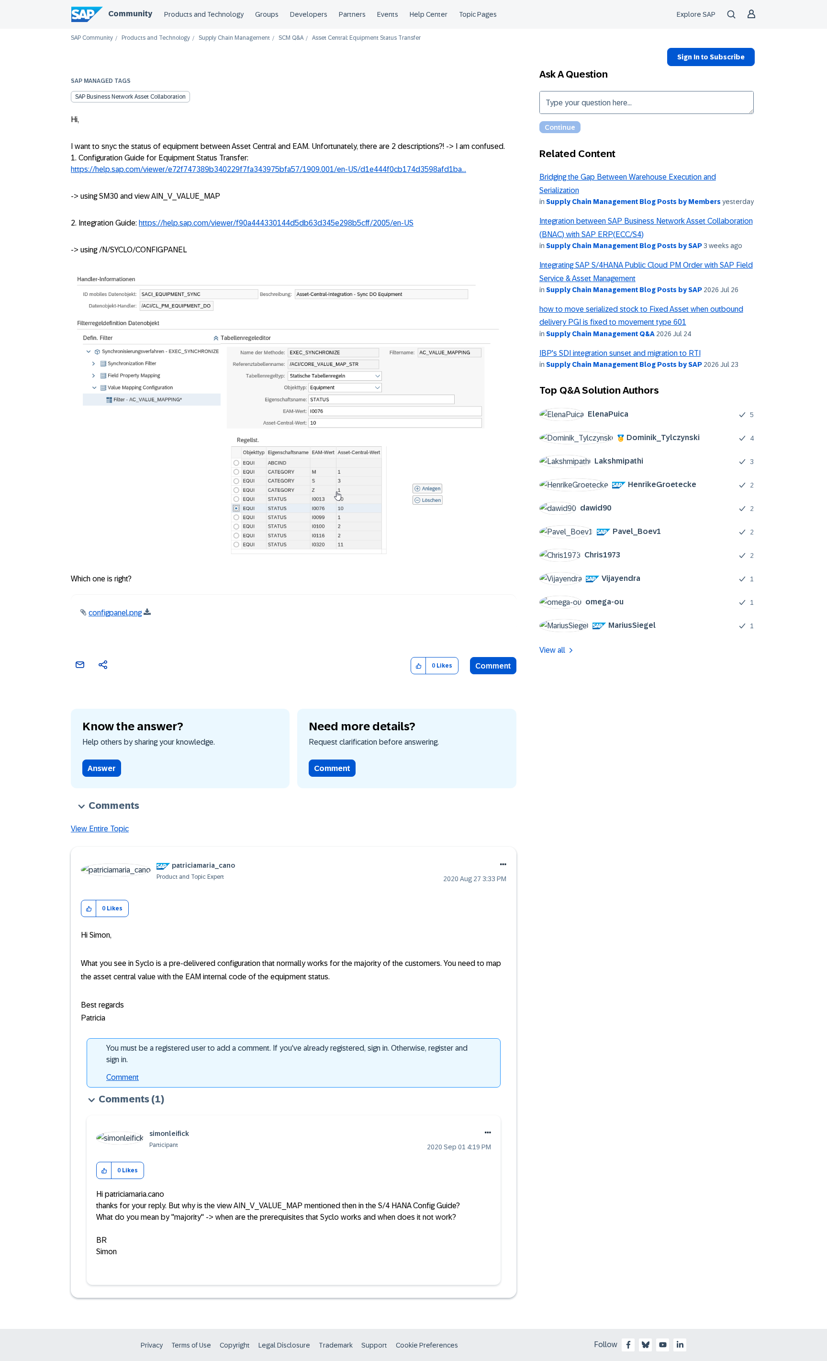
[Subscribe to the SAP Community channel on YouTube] (663, 1345)
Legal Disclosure (284, 1345)
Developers (308, 14)
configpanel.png (115, 613)
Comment (493, 666)
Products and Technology (204, 14)
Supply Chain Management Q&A (600, 334)
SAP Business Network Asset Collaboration (130, 96)
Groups (267, 14)
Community (130, 14)
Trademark (336, 1345)
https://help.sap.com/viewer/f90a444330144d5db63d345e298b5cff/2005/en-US (276, 223)
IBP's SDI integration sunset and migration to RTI (620, 353)
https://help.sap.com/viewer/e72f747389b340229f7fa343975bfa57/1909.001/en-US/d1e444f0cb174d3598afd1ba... (268, 169)
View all (552, 650)
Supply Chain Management (234, 38)
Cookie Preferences (427, 1345)
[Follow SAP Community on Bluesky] (645, 1345)
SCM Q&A (291, 38)
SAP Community (92, 38)
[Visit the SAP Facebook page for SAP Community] (628, 1345)
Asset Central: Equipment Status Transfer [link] (366, 38)
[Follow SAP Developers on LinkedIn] (680, 1345)
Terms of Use (191, 1345)
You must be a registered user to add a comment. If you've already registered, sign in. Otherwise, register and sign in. (287, 1054)
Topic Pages (478, 14)
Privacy (152, 1345)
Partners (352, 14)
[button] (418, 666)
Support (374, 1345)
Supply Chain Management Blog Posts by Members (633, 201)
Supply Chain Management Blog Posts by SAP (624, 246)
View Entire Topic (100, 829)
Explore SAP (696, 14)
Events (387, 14)
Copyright (235, 1345)
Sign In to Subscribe (711, 57)
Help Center (428, 14)
